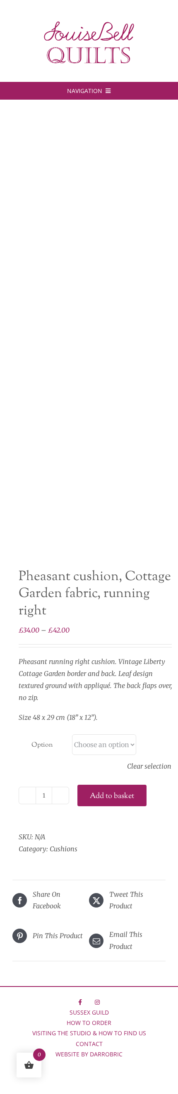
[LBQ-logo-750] (89, 24)
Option (42, 745)
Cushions (63, 849)
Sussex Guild (89, 1012)
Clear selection (149, 766)
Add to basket (112, 796)
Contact (89, 1044)
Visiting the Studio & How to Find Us (89, 1033)
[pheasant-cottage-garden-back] (89, 335)
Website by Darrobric (89, 1054)
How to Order (89, 1023)
